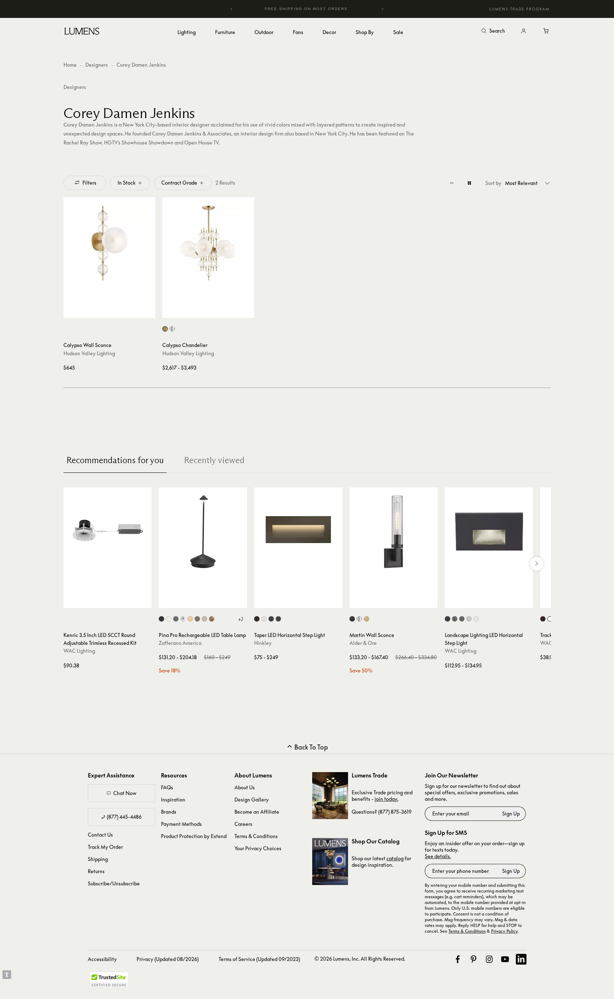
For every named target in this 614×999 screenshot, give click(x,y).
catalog (395, 858)
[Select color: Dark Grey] (176, 619)
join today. (386, 799)
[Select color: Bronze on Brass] (462, 619)
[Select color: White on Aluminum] (476, 619)
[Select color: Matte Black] (278, 619)
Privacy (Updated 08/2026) (168, 959)
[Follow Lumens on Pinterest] (473, 959)
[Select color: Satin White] (264, 619)
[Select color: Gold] (190, 619)
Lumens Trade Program (519, 9)
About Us (244, 787)
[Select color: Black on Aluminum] (447, 619)
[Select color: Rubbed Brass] (366, 619)
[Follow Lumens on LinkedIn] (521, 959)
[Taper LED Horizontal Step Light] (298, 531)
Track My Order (105, 847)
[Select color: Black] (161, 619)
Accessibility (102, 959)
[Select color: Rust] (197, 619)
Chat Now (125, 793)
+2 (240, 619)
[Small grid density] (451, 183)
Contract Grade (179, 183)
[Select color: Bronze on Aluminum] (454, 619)
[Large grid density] (469, 183)
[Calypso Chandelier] (208, 243)
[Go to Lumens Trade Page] (330, 795)
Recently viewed (214, 460)
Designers (96, 65)
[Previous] (231, 9)
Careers (243, 824)
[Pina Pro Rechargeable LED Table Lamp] (203, 531)
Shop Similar (114, 311)
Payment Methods (181, 824)
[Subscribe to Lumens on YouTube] (505, 959)
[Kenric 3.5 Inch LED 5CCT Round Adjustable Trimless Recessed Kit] (107, 531)
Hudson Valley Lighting (89, 353)
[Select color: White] (168, 619)
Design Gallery (251, 799)
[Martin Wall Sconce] (393, 531)
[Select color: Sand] (204, 619)
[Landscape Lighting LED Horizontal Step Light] (489, 531)
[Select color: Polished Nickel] (172, 329)
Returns (96, 871)
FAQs (167, 787)
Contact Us (100, 835)
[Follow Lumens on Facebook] (458, 959)
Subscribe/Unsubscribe (114, 883)
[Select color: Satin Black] (271, 619)
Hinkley (263, 643)
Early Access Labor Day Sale (321, 9)
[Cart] (546, 31)
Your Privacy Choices (257, 848)
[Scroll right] (536, 564)
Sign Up (511, 813)
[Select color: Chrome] (183, 619)
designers (74, 87)
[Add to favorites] (72, 310)
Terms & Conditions (256, 836)
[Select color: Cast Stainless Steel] (469, 619)
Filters (89, 183)
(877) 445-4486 (124, 817)
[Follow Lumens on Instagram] (489, 959)
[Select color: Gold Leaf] (211, 619)
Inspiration (173, 799)
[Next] (382, 9)
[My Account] (523, 31)
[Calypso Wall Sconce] (109, 243)
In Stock (126, 183)
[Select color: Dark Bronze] (543, 619)
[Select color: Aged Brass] (165, 329)
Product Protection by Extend (194, 836)
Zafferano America (180, 643)
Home (70, 65)
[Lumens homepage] (81, 32)
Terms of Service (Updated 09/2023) (259, 959)
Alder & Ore (363, 643)
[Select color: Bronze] (257, 619)
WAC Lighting (79, 651)
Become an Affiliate (256, 812)
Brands (168, 812)
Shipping (98, 859)
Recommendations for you (115, 460)
